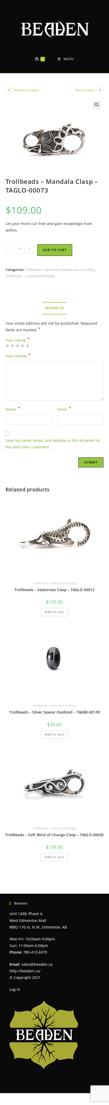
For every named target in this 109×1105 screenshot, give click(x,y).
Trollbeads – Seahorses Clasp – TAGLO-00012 (54, 589)
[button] (96, 105)
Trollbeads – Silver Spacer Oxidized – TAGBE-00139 (54, 712)
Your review (18, 355)
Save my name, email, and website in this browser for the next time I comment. (53, 443)
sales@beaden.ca (36, 964)
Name (13, 409)
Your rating (17, 340)
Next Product (85, 90)
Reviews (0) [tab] (54, 308)
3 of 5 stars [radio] (17, 345)
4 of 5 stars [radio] (22, 345)
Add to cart (55, 250)
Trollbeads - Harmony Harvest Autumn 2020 (59, 269)
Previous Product (26, 90)
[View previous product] (9, 90)
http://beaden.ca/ (25, 970)
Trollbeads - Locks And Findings (30, 276)
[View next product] (99, 90)
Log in (15, 989)
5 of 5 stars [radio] (27, 345)
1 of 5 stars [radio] (7, 345)
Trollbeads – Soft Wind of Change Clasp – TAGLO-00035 (54, 834)
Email (64, 409)
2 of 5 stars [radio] (12, 345)
